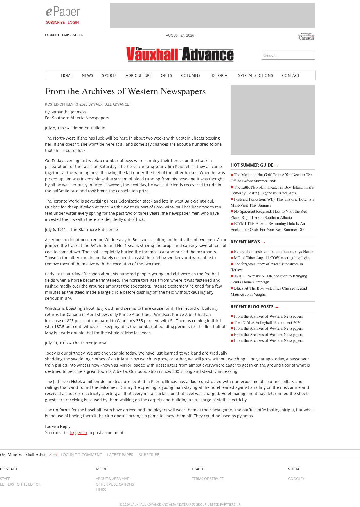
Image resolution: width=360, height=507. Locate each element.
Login (73, 22)
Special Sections (255, 75)
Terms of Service (208, 478)
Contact (291, 75)
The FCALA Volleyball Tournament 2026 (267, 322)
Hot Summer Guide (255, 164)
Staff (5, 478)
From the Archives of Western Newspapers (268, 316)
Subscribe (55, 22)
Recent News (248, 241)
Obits (166, 75)
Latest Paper (120, 454)
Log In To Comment (81, 454)
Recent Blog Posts (255, 306)
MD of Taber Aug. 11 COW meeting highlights (273, 257)
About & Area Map (112, 478)
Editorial (219, 75)
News (87, 75)
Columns (191, 75)
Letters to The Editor (20, 484)
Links (101, 489)
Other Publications (115, 484)
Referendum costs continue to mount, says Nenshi (274, 251)
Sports (109, 75)
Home (67, 75)
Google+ (296, 478)
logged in (78, 432)
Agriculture (139, 75)
